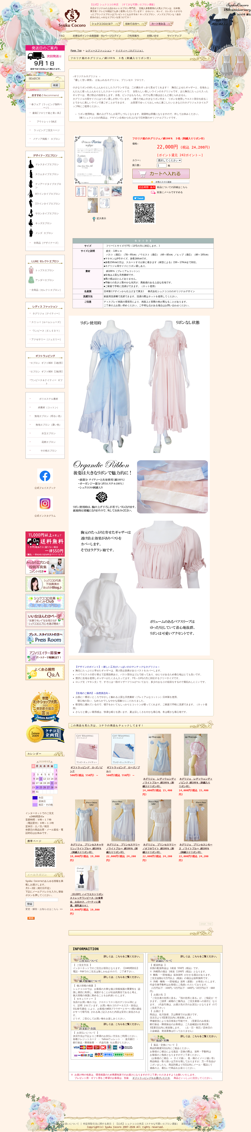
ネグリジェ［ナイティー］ (47, 313)
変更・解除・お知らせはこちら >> (44, 909)
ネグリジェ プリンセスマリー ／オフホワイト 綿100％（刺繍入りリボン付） (159, 848)
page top (206, 923)
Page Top (76, 50)
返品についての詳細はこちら (172, 187)
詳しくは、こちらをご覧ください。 (122, 956)
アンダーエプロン (44, 280)
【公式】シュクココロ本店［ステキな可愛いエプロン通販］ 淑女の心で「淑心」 (159, 1123)
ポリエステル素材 (48, 398)
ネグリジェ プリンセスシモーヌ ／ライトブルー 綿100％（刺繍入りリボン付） (195, 848)
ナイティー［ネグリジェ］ (130, 50)
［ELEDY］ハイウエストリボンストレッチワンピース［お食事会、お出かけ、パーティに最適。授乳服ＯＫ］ (86, 900)
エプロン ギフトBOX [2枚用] (47, 371)
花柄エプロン (49, 442)
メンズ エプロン (44, 233)
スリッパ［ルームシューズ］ (46, 322)
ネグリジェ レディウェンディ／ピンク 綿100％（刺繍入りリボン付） (195, 782)
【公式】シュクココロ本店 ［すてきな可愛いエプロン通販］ (123, 4)
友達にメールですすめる (170, 192)
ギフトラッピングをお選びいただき (151, 1078)
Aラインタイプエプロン (47, 193)
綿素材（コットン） (48, 407)
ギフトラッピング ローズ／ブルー (123, 769)
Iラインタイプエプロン (47, 203)
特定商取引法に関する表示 (97, 1123)
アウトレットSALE (46, 121)
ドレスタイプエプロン (47, 164)
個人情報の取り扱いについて (63, 1123)
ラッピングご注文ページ (47, 130)
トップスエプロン (44, 270)
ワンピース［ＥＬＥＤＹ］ (47, 330)
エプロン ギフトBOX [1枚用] (47, 363)
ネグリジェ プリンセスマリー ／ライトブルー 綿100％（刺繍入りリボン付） (123, 848)
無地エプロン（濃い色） (49, 424)
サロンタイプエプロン (47, 213)
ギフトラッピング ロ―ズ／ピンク (86, 769)
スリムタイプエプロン (47, 174)
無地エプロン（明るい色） (49, 416)
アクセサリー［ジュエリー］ (46, 339)
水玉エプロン (49, 433)
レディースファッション (99, 50)
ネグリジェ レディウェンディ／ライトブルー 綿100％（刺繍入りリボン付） (159, 782)
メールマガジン (37, 874)
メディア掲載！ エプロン (46, 139)
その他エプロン (48, 450)
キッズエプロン (43, 223)
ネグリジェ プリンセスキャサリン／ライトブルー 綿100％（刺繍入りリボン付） (87, 848)
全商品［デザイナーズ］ (47, 243)
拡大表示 (101, 218)
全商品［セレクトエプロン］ (46, 290)
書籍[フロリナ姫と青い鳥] (46, 113)
